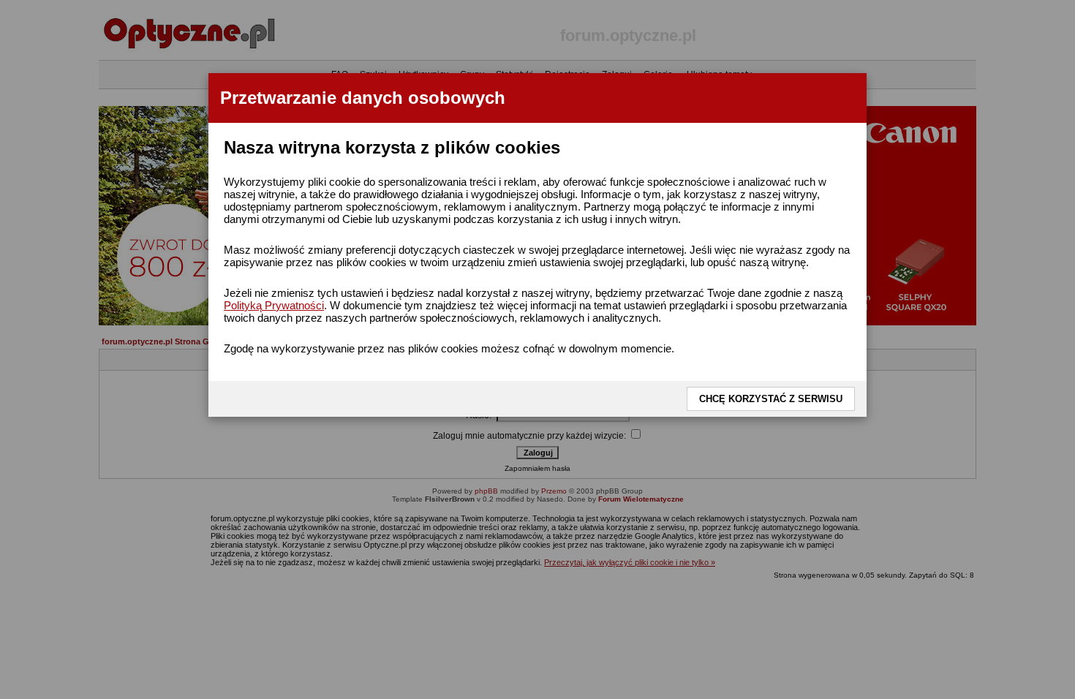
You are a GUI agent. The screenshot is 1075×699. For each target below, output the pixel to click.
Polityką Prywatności (274, 305)
